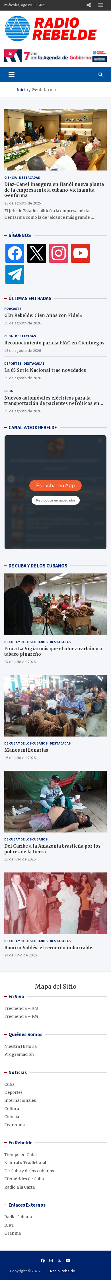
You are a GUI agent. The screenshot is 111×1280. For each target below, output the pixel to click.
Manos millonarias (26, 750)
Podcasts (12, 308)
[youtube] (80, 253)
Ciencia (10, 177)
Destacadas (29, 177)
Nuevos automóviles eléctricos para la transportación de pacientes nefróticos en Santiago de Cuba (51, 403)
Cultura (11, 1108)
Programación (19, 1054)
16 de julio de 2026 (20, 757)
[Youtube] (68, 1260)
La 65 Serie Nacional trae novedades (45, 370)
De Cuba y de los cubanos (26, 642)
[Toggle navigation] (11, 74)
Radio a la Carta (19, 1187)
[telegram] (14, 274)
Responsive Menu (88, 5)
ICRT (9, 1225)
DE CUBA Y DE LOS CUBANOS (38, 566)
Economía (14, 1124)
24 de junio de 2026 (20, 955)
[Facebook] (14, 253)
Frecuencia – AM (21, 1008)
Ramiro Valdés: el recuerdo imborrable (48, 947)
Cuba (8, 336)
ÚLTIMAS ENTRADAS (30, 298)
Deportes (12, 363)
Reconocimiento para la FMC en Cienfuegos (54, 343)
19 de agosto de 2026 (22, 323)
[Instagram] (58, 253)
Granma (12, 1233)
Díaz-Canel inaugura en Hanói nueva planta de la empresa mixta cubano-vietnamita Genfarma (54, 190)
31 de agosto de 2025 (22, 203)
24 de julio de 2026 (20, 661)
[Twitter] (36, 253)
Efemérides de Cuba (24, 1178)
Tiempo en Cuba (20, 1154)
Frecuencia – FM (21, 1016)
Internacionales (20, 1100)
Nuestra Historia (20, 1046)
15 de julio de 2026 (20, 859)
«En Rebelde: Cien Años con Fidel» (43, 315)
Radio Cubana (18, 1216)
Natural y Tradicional (25, 1162)
